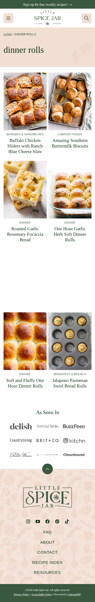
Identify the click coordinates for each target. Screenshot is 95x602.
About (47, 542)
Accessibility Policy (41, 594)
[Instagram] (28, 521)
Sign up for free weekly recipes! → (47, 4)
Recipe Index (47, 562)
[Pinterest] (57, 521)
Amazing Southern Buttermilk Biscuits (70, 143)
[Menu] (8, 18)
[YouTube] (38, 521)
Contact (47, 552)
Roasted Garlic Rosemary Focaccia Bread (25, 234)
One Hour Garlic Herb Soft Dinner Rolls (70, 234)
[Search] (86, 18)
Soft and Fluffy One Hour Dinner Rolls (25, 383)
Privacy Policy (21, 594)
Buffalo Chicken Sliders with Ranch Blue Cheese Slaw (25, 146)
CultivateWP (74, 594)
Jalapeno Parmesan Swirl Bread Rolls (70, 383)
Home (8, 34)
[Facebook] (47, 521)
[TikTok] (67, 521)
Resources (47, 572)
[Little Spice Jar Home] (47, 18)
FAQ (47, 532)
